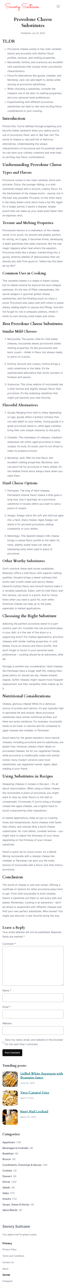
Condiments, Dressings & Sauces (24, 1164)
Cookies (9, 1170)
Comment (9, 943)
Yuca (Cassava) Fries (34, 1092)
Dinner (9, 1181)
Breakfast (10, 1153)
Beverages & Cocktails (17, 1148)
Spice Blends (12, 1210)
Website (7, 1023)
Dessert (9, 1176)
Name (6, 990)
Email (6, 1006)
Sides (8, 1193)
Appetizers (11, 1142)
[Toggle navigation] (58, 6)
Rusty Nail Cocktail (34, 1111)
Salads (8, 1187)
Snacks (9, 1198)
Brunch (9, 1159)
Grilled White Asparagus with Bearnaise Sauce (41, 1075)
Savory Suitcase (16, 1226)
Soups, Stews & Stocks (18, 1204)
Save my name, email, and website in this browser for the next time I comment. (34, 1042)
